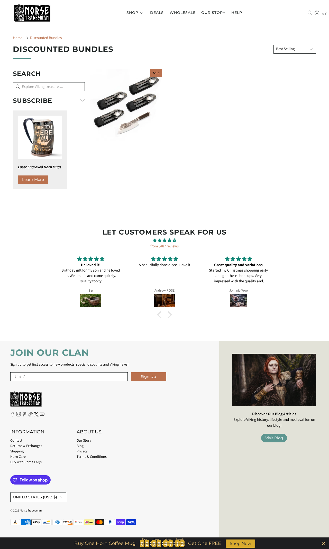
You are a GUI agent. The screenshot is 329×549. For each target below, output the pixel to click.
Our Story (213, 12)
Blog (80, 446)
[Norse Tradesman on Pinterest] (24, 415)
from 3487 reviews (164, 246)
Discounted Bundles (46, 38)
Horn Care (18, 456)
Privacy (82, 451)
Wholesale (183, 12)
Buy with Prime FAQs (26, 462)
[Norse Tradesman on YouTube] (42, 415)
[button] (160, 314)
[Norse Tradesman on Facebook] (12, 415)
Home (17, 38)
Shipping (17, 451)
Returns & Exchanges (26, 446)
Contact (16, 440)
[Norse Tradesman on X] (36, 415)
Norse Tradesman (31, 510)
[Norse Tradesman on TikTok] (30, 415)
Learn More (33, 179)
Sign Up (148, 376)
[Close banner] (324, 543)
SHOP (132, 12)
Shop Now (240, 543)
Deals (157, 12)
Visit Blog (274, 437)
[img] (164, 241)
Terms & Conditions (92, 456)
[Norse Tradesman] (32, 13)
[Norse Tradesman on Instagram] (18, 415)
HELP (236, 12)
